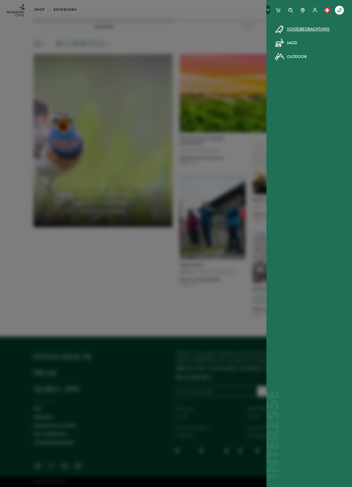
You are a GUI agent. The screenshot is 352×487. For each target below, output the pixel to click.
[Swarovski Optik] (16, 10)
